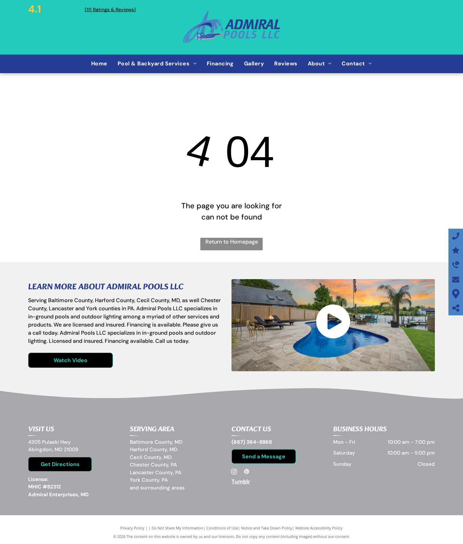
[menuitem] (99, 63)
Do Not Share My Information (177, 527)
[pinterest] (246, 472)
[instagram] (234, 472)
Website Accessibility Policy (319, 527)
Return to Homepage (231, 241)
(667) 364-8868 (388, 37)
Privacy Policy (132, 527)
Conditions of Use (222, 527)
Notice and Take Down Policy (266, 527)
